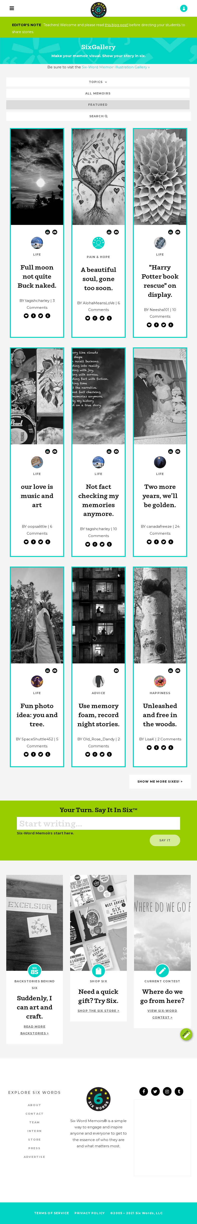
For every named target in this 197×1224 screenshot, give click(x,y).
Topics (96, 82)
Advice (98, 693)
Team (34, 1122)
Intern (34, 1131)
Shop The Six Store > (98, 1011)
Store (34, 1139)
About (34, 1105)
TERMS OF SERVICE (51, 1213)
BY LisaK (146, 739)
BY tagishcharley (34, 300)
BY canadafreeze (156, 526)
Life (37, 254)
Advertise (34, 1157)
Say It (165, 840)
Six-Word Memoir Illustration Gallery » (116, 67)
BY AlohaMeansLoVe (96, 303)
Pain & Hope (98, 257)
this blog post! (116, 25)
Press (34, 1148)
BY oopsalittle (34, 526)
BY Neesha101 (156, 309)
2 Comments (169, 739)
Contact (34, 1113)
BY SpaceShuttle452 (34, 739)
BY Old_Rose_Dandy (96, 739)
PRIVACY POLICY (89, 1213)
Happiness (160, 693)
